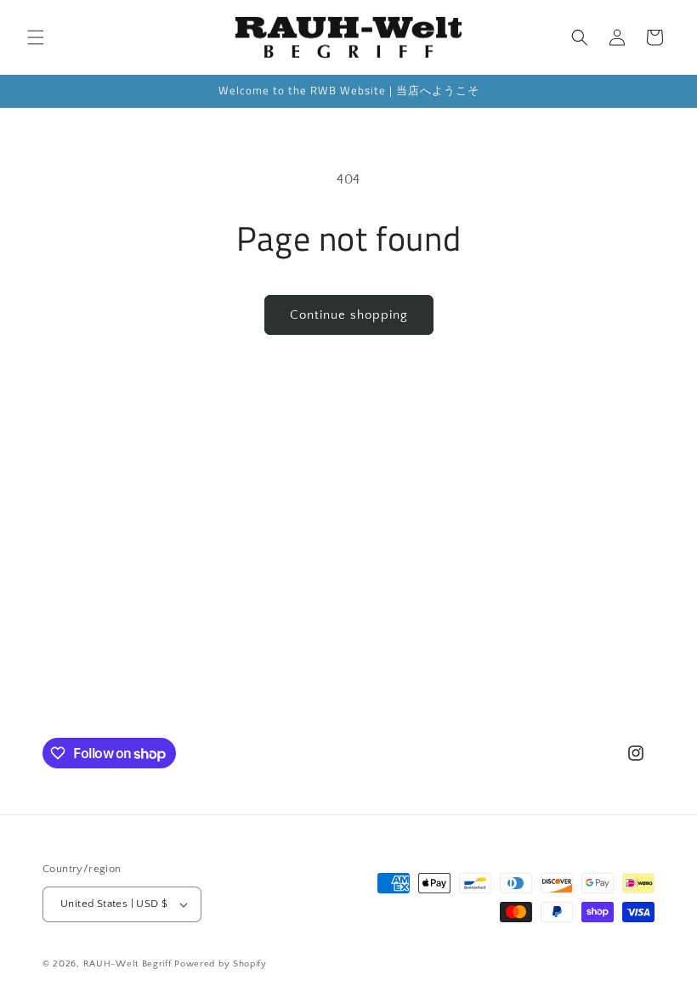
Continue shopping (349, 315)
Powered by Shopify (220, 964)
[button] (35, 37)
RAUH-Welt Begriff (127, 964)
